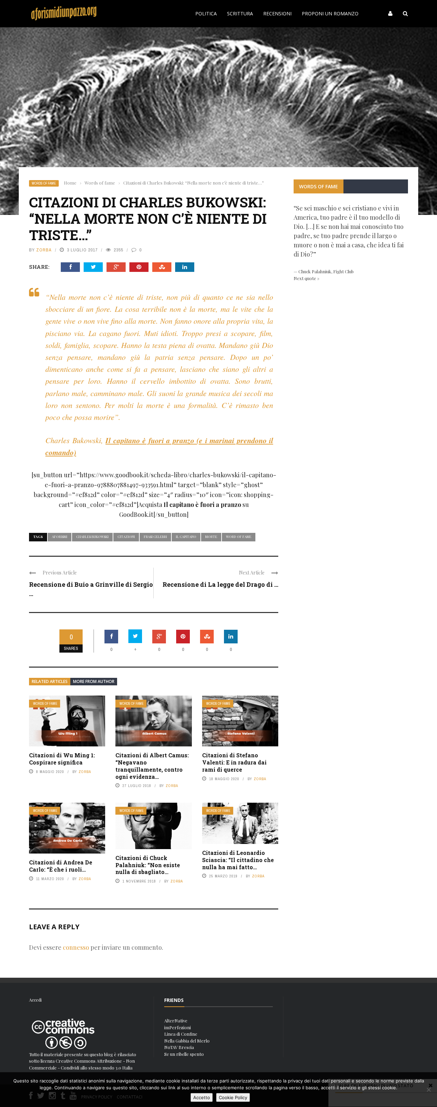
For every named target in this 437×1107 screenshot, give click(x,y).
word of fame (238, 536)
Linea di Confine (180, 1034)
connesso (76, 947)
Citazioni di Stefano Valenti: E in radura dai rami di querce (234, 762)
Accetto (201, 1097)
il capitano (186, 536)
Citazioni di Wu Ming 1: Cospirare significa (62, 759)
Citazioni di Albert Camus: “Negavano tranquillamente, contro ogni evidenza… (152, 766)
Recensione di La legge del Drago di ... (220, 584)
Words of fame (44, 183)
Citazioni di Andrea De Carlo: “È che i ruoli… (60, 866)
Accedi (35, 1000)
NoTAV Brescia (179, 1047)
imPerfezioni (177, 1027)
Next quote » (307, 278)
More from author (93, 681)
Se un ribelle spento (184, 1054)
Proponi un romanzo (330, 13)
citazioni (126, 536)
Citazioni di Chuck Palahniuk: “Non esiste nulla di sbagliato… (147, 865)
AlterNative (175, 1020)
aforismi (59, 536)
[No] (428, 1089)
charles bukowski (92, 536)
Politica (206, 13)
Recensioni (277, 13)
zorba (44, 250)
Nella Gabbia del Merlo (187, 1041)
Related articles (50, 681)
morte (211, 536)
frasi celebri (155, 536)
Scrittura (240, 13)
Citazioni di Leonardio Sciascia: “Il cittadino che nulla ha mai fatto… (238, 860)
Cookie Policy (233, 1097)
